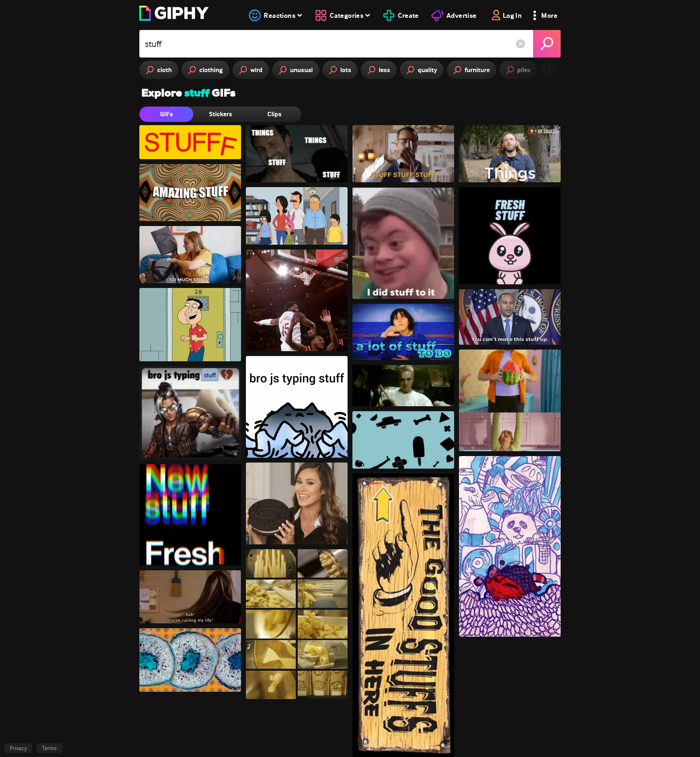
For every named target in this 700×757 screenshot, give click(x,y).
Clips (274, 114)
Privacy (18, 748)
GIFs (166, 114)
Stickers (220, 114)
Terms (49, 748)
